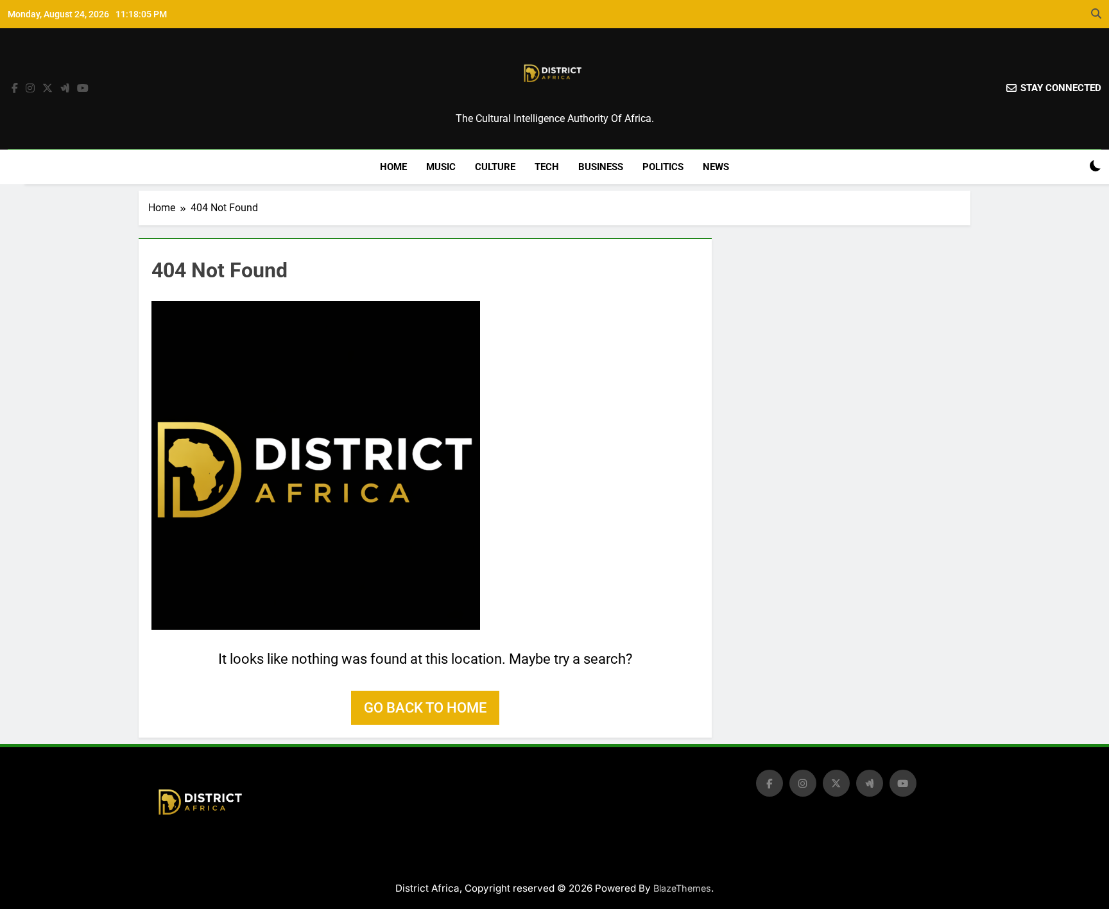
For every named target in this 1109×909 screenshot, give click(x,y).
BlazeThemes (682, 888)
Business (600, 167)
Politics (662, 167)
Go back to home (425, 708)
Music (441, 167)
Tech (547, 167)
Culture (495, 167)
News (716, 167)
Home (393, 167)
